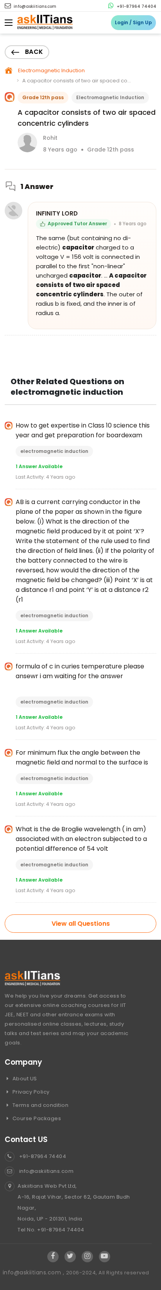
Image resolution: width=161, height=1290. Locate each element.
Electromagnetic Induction (51, 70)
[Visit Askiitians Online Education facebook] (52, 1256)
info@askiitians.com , (34, 1272)
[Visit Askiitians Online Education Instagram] (87, 1256)
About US (24, 1078)
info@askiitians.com (34, 6)
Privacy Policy (30, 1092)
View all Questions (81, 923)
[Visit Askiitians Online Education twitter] (70, 1256)
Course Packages (36, 1118)
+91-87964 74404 (136, 6)
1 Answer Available (39, 466)
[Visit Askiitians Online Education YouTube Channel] (104, 1256)
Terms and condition (39, 1105)
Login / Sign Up (133, 22)
